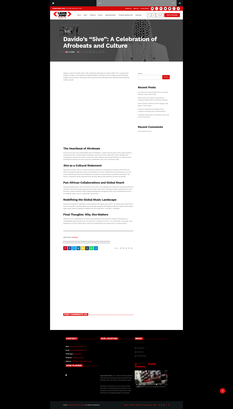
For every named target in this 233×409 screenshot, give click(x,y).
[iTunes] (165, 8)
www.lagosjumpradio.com (77, 346)
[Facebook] (174, 8)
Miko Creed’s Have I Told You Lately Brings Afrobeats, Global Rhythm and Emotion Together (78, 291)
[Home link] (62, 15)
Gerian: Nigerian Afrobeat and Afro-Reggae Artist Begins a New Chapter (115, 291)
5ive (65, 242)
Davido (91, 242)
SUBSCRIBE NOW (67, 8)
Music (67, 31)
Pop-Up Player (172, 15)
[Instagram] (169, 8)
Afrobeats (83, 242)
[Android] (178, 8)
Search (140, 73)
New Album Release (102, 242)
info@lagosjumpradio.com (78, 350)
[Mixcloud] (161, 8)
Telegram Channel (78, 357)
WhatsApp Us (77, 354)
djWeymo (75, 237)
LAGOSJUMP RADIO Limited (76, 405)
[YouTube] (152, 8)
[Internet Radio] (145, 368)
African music (73, 242)
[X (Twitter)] (156, 8)
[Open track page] (94, 3)
